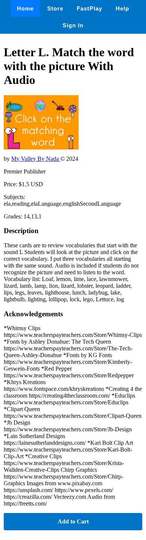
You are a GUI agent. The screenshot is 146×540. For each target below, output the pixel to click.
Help (122, 8)
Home (25, 8)
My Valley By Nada (35, 159)
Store (55, 8)
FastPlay (89, 8)
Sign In (73, 25)
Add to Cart (73, 521)
